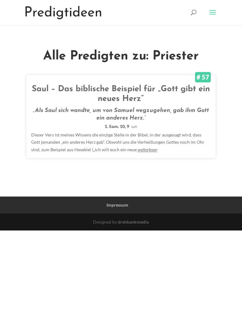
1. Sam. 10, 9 (121, 126)
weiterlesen (147, 149)
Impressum (117, 205)
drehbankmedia (133, 222)
